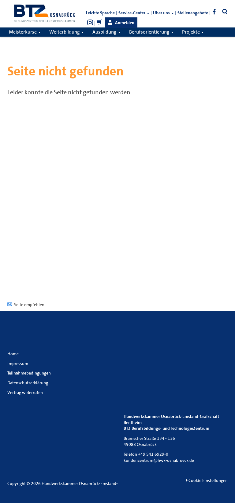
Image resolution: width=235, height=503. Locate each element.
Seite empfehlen (29, 304)
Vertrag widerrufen (25, 392)
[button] (121, 22)
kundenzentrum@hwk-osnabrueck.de (159, 460)
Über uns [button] (162, 13)
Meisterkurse (23, 32)
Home (13, 353)
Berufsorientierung (149, 32)
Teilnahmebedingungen (29, 373)
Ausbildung (105, 32)
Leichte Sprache (100, 13)
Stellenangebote (192, 13)
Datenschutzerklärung (27, 382)
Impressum (17, 363)
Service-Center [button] (132, 13)
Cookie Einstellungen (208, 480)
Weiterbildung (65, 32)
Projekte (191, 32)
